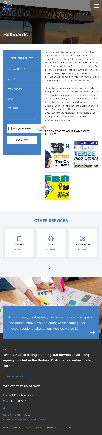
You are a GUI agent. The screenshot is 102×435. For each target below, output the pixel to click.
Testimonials (52, 427)
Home (5, 427)
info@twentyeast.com (21, 395)
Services (27, 427)
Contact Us (66, 427)
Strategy (39, 427)
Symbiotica (41, 419)
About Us (16, 427)
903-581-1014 (18, 401)
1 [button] (49, 268)
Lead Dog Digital (25, 419)
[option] (19, 243)
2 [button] (52, 268)
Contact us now (15, 376)
